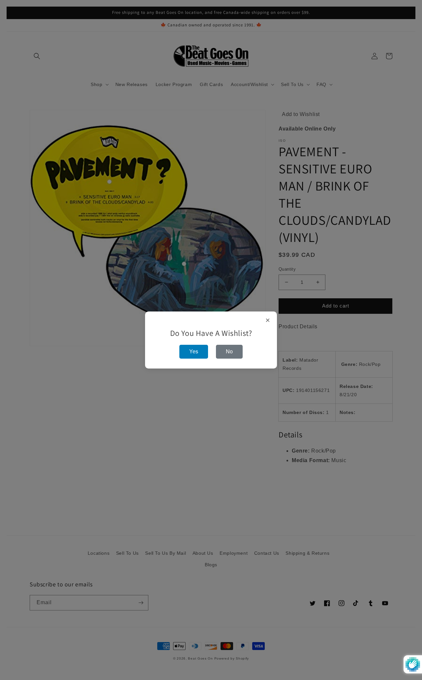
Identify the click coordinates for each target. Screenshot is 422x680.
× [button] (267, 320)
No (229, 351)
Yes (193, 351)
